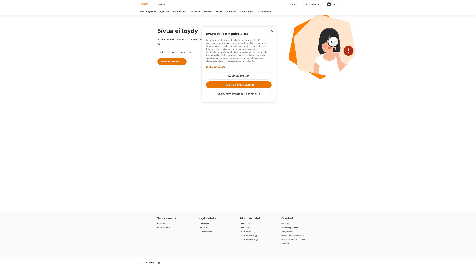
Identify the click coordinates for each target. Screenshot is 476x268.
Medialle (208, 11)
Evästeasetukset (205, 232)
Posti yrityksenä (148, 11)
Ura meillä (195, 11)
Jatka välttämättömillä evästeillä (239, 93)
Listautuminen (264, 11)
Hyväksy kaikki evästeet (239, 84)
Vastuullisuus (179, 11)
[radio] (329, 4)
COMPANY (161, 4)
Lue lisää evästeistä (215, 67)
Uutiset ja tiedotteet (226, 11)
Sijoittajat (164, 11)
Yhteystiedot (246, 11)
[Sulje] (271, 31)
